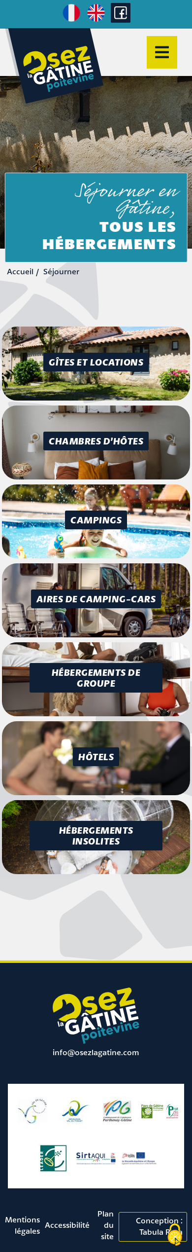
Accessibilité (67, 1225)
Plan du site (105, 1225)
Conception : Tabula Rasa (159, 1226)
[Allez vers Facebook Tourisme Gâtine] (120, 20)
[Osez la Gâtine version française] (71, 20)
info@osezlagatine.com (96, 1052)
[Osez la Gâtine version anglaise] (96, 20)
